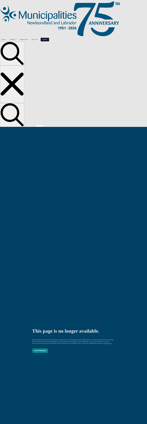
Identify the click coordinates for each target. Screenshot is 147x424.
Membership (23, 39)
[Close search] (12, 84)
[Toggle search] (12, 54)
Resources (35, 39)
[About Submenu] (6, 39)
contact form (107, 343)
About (3, 39)
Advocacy (12, 39)
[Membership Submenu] (28, 39)
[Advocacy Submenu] (16, 39)
